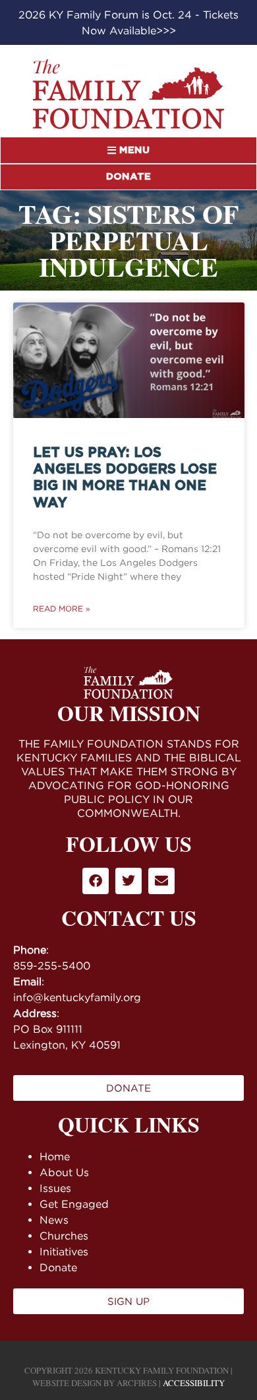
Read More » (61, 608)
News (54, 1220)
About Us (64, 1172)
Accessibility (194, 1383)
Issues (55, 1188)
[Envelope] (161, 881)
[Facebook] (95, 881)
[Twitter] (128, 881)
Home (55, 1156)
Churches (64, 1236)
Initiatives (64, 1251)
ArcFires (137, 1383)
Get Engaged (74, 1204)
